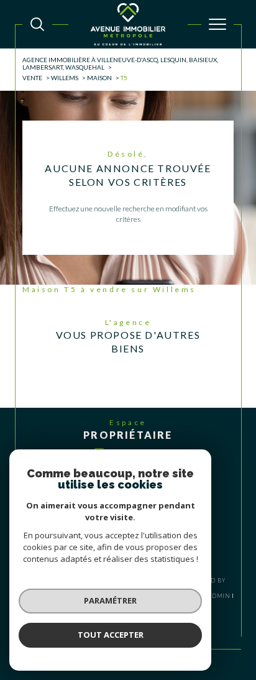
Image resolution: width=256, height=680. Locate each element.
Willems (64, 77)
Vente (32, 77)
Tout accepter (111, 634)
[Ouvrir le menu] (217, 24)
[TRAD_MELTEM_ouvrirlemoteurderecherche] (37, 24)
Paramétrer (110, 600)
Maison (99, 77)
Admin (219, 595)
